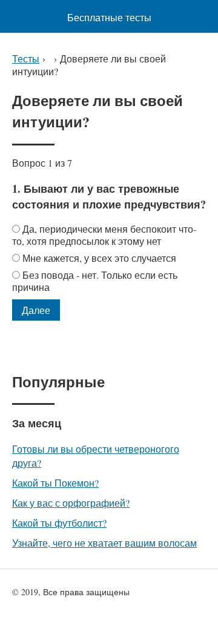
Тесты (25, 58)
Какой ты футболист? (59, 522)
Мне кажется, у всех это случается (99, 258)
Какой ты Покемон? (55, 482)
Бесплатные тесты (109, 17)
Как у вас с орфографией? (71, 502)
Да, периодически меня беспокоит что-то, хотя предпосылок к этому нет (104, 234)
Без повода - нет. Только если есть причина (94, 280)
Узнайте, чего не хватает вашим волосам (104, 542)
